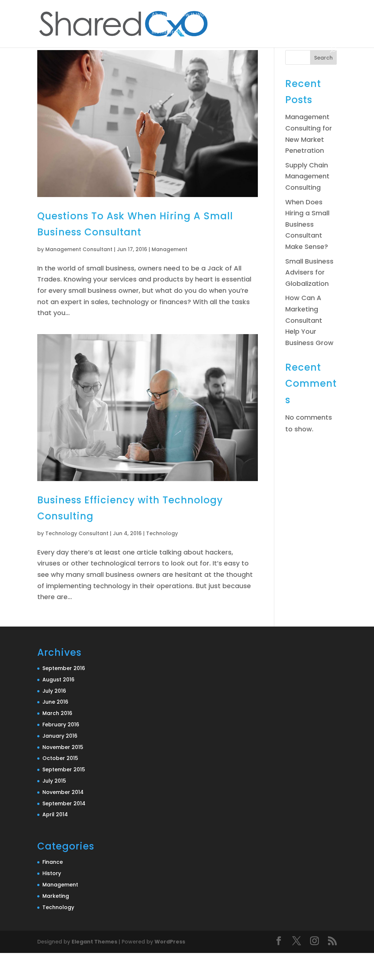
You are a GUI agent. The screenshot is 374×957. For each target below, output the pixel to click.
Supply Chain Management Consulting (307, 176)
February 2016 (60, 724)
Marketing (55, 896)
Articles (316, 15)
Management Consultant (78, 249)
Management (169, 249)
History (51, 873)
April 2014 (55, 814)
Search (323, 57)
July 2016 (54, 691)
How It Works (195, 15)
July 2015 (54, 780)
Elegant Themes (94, 941)
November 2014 (63, 792)
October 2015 (60, 758)
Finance (52, 862)
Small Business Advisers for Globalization (309, 272)
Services (233, 15)
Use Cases (275, 15)
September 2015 (63, 769)
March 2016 (57, 713)
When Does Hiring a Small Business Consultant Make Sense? (307, 224)
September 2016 (63, 668)
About (160, 15)
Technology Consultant (76, 533)
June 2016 (55, 702)
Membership (168, 32)
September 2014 (63, 803)
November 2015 (62, 747)
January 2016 (59, 736)
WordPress (169, 941)
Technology (162, 533)
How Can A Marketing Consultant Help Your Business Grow (309, 320)
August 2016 (58, 679)
